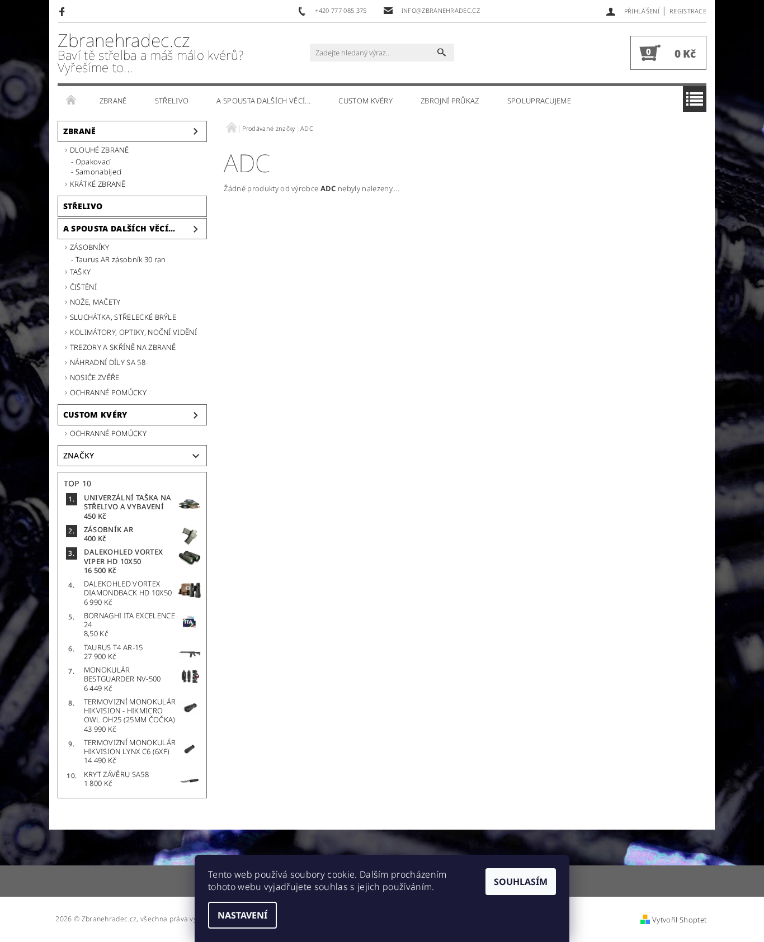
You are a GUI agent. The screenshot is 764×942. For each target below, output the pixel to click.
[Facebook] (63, 11)
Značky (79, 455)
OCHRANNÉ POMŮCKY (108, 392)
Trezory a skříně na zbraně (123, 347)
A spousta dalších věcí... (263, 101)
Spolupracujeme (539, 101)
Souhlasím (521, 881)
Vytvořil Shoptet (679, 920)
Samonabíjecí (99, 171)
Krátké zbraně (97, 184)
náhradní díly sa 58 (107, 362)
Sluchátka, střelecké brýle (123, 317)
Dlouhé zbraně (99, 150)
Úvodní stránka (72, 100)
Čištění (83, 287)
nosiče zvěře (95, 377)
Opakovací (93, 161)
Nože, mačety (95, 302)
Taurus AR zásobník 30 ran (121, 259)
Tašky (80, 272)
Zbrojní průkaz (450, 101)
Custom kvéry (365, 101)
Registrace (687, 11)
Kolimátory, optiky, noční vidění (133, 332)
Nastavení (242, 915)
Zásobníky (90, 247)
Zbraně (113, 101)
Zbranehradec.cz (151, 52)
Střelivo (172, 101)
